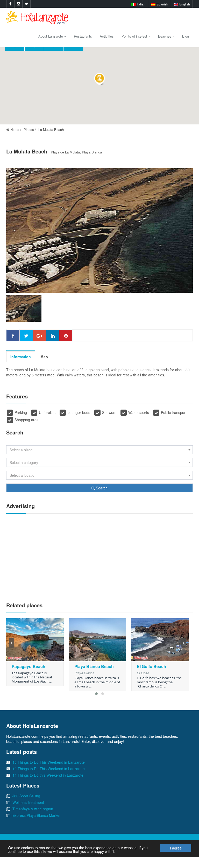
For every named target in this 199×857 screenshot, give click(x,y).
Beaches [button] (165, 36)
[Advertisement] (99, 555)
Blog (185, 36)
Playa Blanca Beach (94, 666)
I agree (176, 848)
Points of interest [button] (135, 36)
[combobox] (99, 449)
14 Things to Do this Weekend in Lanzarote (47, 775)
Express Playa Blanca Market (36, 815)
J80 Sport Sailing (26, 795)
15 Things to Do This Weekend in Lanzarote (48, 762)
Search (101, 487)
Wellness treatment (28, 802)
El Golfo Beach (151, 666)
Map (44, 356)
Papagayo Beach (28, 666)
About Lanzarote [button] (51, 36)
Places (29, 129)
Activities (107, 36)
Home (14, 129)
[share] (12, 335)
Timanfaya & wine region (32, 808)
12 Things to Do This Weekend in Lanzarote (48, 768)
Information (20, 356)
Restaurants (83, 36)
